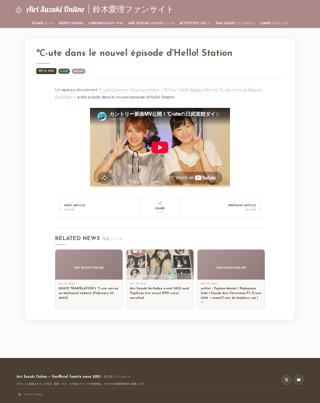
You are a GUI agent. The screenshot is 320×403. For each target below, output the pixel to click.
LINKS (274, 23)
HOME (43, 23)
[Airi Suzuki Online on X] (287, 380)
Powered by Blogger (33, 394)
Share (160, 210)
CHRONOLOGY (105, 23)
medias (79, 71)
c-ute (64, 71)
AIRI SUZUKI (151, 23)
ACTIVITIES (195, 23)
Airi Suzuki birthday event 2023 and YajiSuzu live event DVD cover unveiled (159, 293)
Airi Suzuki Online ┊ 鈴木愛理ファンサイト (100, 9)
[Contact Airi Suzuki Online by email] (299, 380)
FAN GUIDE (236, 23)
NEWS (71, 23)
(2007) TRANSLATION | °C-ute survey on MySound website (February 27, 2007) (88, 293)
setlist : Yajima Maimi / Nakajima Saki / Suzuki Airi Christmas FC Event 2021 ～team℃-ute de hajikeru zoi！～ (231, 295)
